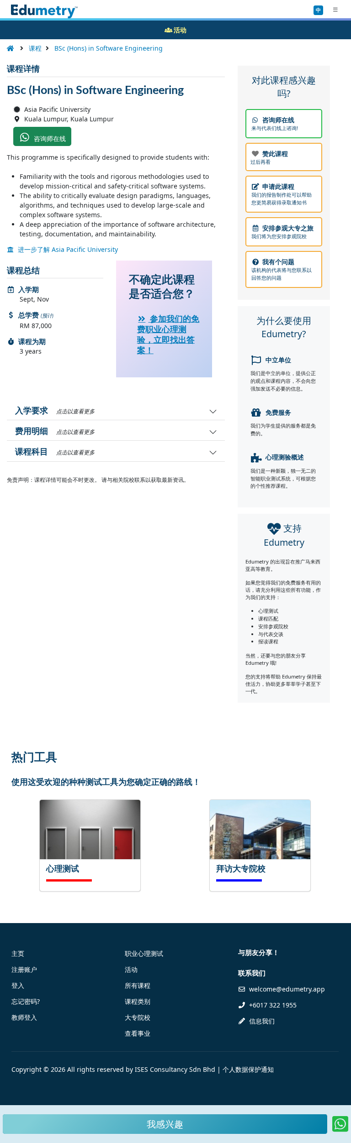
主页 (17, 953)
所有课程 (137, 985)
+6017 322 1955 (272, 1005)
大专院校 (137, 1017)
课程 (35, 48)
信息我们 (261, 1021)
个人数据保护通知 (248, 1069)
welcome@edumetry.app (287, 989)
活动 (131, 969)
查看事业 (137, 1033)
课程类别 (137, 1001)
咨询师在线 (49, 138)
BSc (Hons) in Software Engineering (108, 48)
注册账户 (24, 969)
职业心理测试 (144, 953)
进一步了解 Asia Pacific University (67, 249)
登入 (17, 985)
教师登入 (24, 1017)
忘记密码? (25, 1001)
